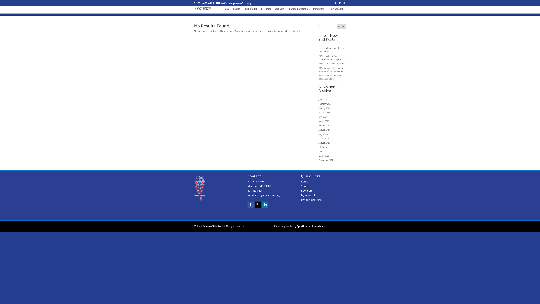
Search (341, 26)
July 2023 (323, 147)
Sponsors (279, 9)
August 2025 (324, 112)
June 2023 (323, 151)
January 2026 (324, 108)
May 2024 (323, 134)
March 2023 (324, 156)
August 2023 (324, 142)
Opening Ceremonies (299, 9)
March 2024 (324, 138)
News (268, 9)
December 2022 (326, 160)
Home (227, 9)
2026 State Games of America (332, 63)
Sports (236, 9)
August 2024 (324, 129)
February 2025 (325, 125)
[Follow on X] (258, 205)
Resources (318, 9)
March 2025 (324, 121)
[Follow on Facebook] (251, 205)
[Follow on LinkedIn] (265, 205)
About (305, 181)
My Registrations (311, 199)
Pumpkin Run (250, 9)
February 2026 (325, 103)
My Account (337, 9)
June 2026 (323, 99)
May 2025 (323, 116)
